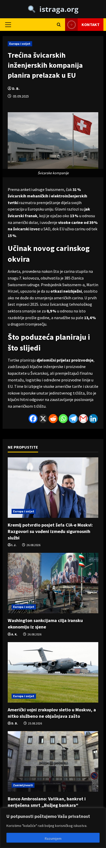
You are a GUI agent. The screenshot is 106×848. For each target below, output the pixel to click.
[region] (53, 828)
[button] (8, 24)
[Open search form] (59, 25)
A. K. (14, 634)
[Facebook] (33, 418)
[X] (43, 418)
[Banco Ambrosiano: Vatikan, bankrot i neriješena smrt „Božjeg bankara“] (53, 761)
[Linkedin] (93, 418)
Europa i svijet (20, 44)
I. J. (13, 545)
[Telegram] (73, 418)
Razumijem (53, 838)
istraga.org (57, 9)
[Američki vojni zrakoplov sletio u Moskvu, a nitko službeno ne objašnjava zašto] (53, 672)
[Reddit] (53, 418)
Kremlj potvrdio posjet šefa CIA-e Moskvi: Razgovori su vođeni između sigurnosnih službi (50, 531)
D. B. (16, 88)
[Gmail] (83, 418)
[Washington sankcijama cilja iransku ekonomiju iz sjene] (53, 583)
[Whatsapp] (63, 418)
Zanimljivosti (23, 785)
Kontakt (91, 24)
